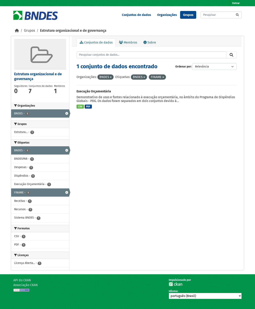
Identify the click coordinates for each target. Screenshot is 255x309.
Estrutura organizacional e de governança (73, 31)
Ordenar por (183, 66)
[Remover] (111, 77)
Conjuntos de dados (136, 15)
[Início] (17, 31)
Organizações (167, 15)
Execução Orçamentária (93, 91)
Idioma (173, 291)
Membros (130, 42)
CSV (80, 106)
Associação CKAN (25, 285)
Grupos (188, 15)
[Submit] (237, 14)
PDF (88, 106)
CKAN (175, 284)
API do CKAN (22, 280)
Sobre (151, 42)
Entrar (236, 3)
